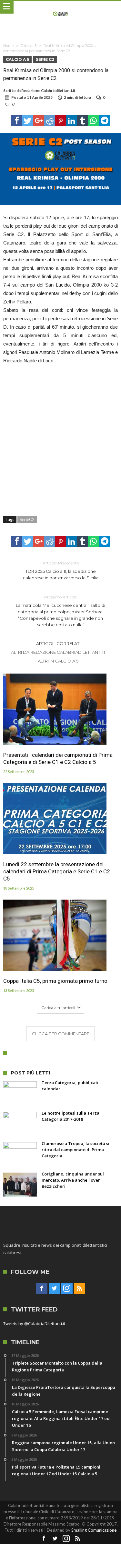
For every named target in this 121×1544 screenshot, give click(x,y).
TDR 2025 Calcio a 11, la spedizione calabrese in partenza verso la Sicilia (60, 570)
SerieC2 (27, 519)
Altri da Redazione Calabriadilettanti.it (58, 652)
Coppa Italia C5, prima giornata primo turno (55, 981)
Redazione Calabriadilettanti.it (48, 90)
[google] (38, 120)
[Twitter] (54, 1288)
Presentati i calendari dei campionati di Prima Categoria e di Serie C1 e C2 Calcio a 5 (58, 758)
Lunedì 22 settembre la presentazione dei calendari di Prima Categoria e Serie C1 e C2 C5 (56, 871)
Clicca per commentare (60, 1033)
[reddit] (49, 120)
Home (8, 45)
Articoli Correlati (58, 643)
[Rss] (79, 1288)
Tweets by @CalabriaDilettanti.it (34, 1323)
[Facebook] (41, 1288)
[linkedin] (71, 120)
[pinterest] (60, 120)
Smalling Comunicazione (93, 1530)
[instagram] (67, 1288)
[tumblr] (82, 120)
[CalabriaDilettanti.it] (60, 7)
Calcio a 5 (28, 45)
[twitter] (27, 120)
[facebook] (16, 120)
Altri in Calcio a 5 (58, 661)
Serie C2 (45, 59)
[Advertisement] (60, 436)
